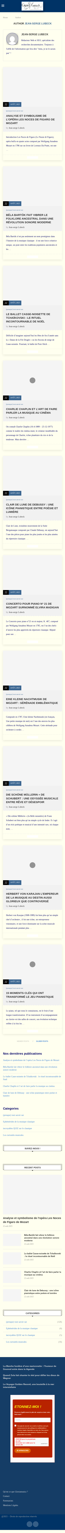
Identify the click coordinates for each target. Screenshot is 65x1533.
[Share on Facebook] (29, 157)
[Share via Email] (36, 157)
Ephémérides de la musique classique (19, 1122)
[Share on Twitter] (32, 157)
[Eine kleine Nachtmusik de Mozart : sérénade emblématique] (32, 670)
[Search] (61, 6)
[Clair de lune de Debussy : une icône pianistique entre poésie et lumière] (32, 476)
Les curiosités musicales (13, 1135)
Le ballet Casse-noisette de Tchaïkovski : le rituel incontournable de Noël (28, 318)
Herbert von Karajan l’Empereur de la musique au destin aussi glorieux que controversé (32, 897)
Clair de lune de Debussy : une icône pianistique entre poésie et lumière (32, 508)
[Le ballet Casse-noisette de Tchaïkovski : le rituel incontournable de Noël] (32, 285)
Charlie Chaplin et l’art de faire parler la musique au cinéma (29, 1086)
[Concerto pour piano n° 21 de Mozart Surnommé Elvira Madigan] (32, 575)
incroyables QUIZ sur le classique (17, 1128)
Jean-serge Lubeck (34, 34)
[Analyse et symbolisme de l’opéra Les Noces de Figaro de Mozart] (32, 87)
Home (5, 17)
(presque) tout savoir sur (13, 1115)
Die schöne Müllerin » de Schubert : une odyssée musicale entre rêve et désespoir (32, 798)
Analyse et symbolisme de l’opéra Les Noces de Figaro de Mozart (30, 119)
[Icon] (32, 380)
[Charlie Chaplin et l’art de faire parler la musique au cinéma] (12, 1277)
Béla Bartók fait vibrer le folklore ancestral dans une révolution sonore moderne (29, 218)
